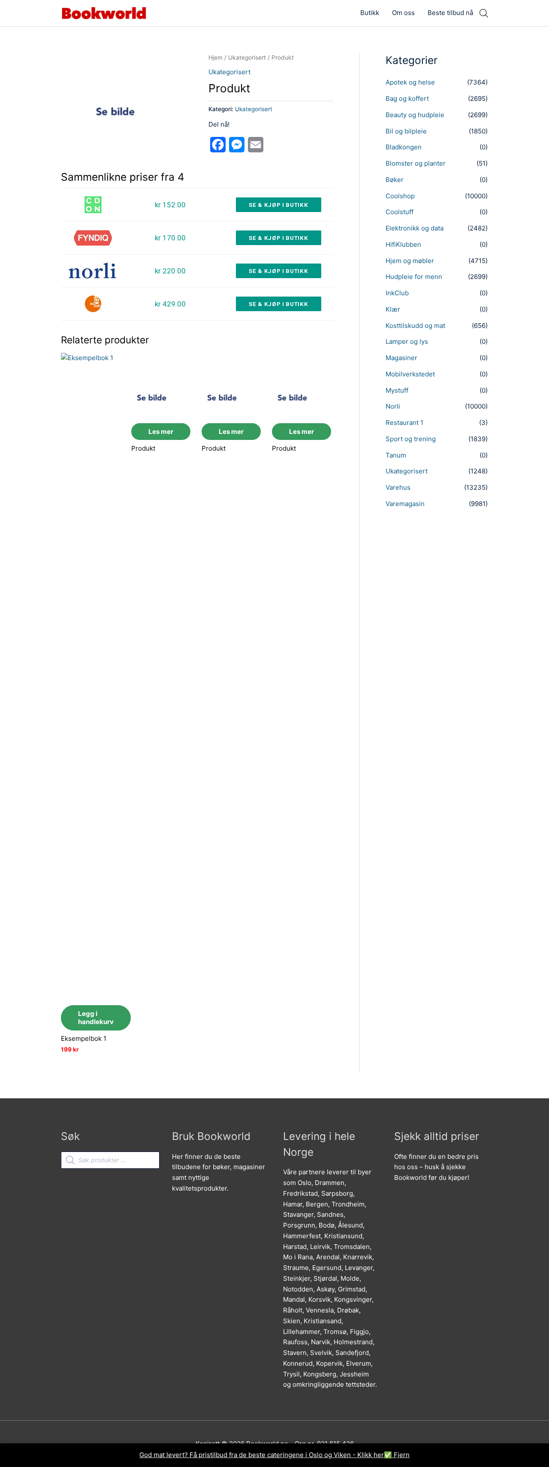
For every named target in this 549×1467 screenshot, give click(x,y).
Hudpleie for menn (414, 277)
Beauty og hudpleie (415, 115)
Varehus (398, 487)
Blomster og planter (416, 163)
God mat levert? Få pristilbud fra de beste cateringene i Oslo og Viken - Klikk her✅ (266, 1455)
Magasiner (401, 358)
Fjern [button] (402, 1455)
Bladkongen (404, 147)
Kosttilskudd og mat (415, 325)
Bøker (395, 180)
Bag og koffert (407, 98)
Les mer (160, 431)
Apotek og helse (410, 82)
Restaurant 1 (404, 422)
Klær (393, 309)
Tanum (396, 455)
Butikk (369, 13)
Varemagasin (405, 504)
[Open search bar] (484, 13)
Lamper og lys (407, 341)
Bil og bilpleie (406, 131)
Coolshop (400, 196)
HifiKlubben (403, 244)
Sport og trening (411, 439)
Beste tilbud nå (450, 13)
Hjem (215, 57)
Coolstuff (399, 212)
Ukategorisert (247, 57)
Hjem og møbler (410, 261)
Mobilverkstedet (410, 374)
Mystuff (397, 390)
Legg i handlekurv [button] (96, 1017)
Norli (393, 406)
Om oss (403, 13)
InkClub (397, 293)
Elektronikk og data (414, 228)
